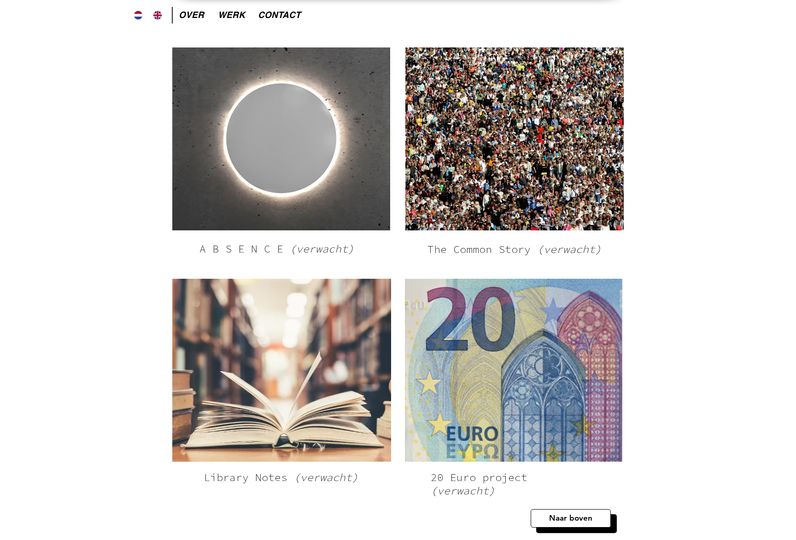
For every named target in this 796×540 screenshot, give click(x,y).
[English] (158, 15)
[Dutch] (138, 15)
